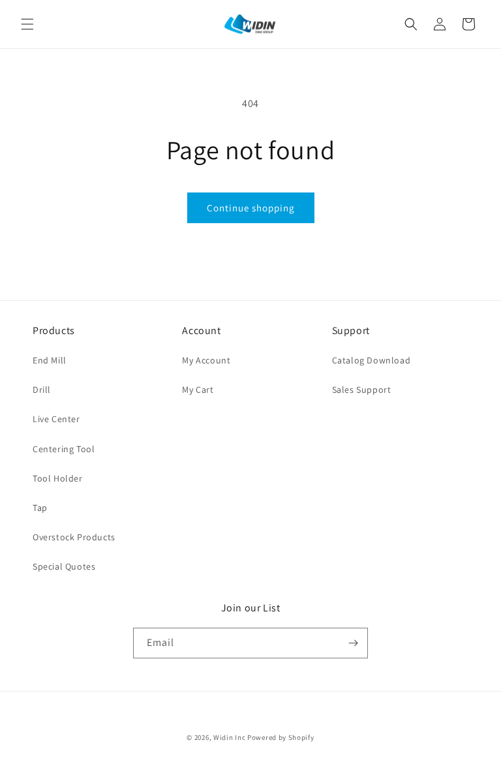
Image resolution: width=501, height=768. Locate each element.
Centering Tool (64, 449)
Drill (42, 389)
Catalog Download (371, 360)
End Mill (50, 360)
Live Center (56, 419)
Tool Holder (58, 478)
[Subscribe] (353, 643)
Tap (40, 508)
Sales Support (361, 389)
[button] (27, 24)
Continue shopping (251, 208)
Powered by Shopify (280, 737)
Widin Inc (229, 737)
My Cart (197, 389)
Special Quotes (64, 566)
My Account (206, 360)
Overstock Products (74, 537)
